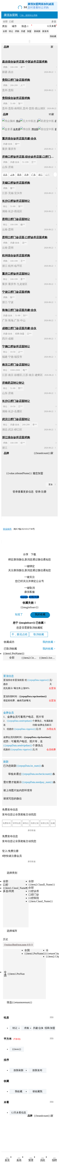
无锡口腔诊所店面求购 (16, 182)
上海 (12, 175)
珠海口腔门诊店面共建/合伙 (19, 310)
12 (56, 297)
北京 (5, 175)
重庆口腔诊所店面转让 (16, 273)
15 (56, 352)
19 (56, 425)
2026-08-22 (48, 72)
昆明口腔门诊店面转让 (16, 219)
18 (56, 406)
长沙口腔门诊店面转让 (16, 401)
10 (56, 261)
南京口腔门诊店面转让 (16, 364)
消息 (42, 1160)
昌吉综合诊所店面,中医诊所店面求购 (24, 61)
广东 (33, 175)
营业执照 (7, 529)
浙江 (40, 175)
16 (56, 370)
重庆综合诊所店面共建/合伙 (19, 138)
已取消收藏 (10, 648)
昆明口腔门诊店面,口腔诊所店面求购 (24, 237)
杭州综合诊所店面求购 (16, 255)
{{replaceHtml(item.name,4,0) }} (18, 944)
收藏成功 (9, 641)
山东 (47, 175)
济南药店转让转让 (13, 382)
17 (56, 388)
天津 (26, 175)
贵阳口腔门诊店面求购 (16, 79)
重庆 (19, 175)
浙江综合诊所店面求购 (16, 437)
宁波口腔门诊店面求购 (16, 291)
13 (56, 315)
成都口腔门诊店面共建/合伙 (19, 328)
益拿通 (16, 129)
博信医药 (36, 129)
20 (56, 443)
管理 (30, 1160)
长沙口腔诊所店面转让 (16, 201)
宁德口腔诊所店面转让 (16, 346)
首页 (7, 1160)
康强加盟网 (20, 15)
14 (56, 334)
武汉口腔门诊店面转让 (16, 419)
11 (56, 279)
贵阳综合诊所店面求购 (16, 98)
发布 (19, 1160)
